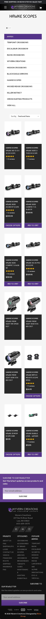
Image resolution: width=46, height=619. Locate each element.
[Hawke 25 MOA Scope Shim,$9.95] (12, 415)
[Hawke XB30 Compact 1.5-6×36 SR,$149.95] (33, 186)
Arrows (20, 555)
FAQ (4, 544)
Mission (35, 555)
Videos (6, 555)
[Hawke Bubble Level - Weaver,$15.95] (33, 415)
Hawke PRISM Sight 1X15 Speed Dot (12, 323)
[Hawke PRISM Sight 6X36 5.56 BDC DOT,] (12, 357)
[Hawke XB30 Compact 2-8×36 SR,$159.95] (12, 245)
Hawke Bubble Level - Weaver (32, 434)
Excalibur (36, 549)
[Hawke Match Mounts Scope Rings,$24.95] (33, 357)
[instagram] (29, 529)
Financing (7, 558)
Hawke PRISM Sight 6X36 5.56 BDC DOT (12, 377)
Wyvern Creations (16, 61)
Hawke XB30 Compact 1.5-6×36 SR (31, 206)
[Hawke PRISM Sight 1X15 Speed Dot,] (12, 303)
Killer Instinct (14, 93)
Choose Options (13, 225)
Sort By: (13, 116)
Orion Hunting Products (19, 99)
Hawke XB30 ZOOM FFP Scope (12, 205)
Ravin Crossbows (16, 55)
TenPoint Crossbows (17, 42)
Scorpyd (36, 552)
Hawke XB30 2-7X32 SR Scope (32, 152)
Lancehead (37, 564)
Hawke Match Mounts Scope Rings (32, 377)
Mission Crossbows (17, 67)
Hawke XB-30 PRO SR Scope (33, 264)
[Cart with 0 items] (40, 7)
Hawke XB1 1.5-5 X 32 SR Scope (12, 152)
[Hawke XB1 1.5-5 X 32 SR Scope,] (12, 132)
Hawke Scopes (14, 80)
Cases (19, 567)
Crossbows (22, 541)
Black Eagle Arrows (17, 74)
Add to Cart (33, 225)
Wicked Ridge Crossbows (19, 86)
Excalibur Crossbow (17, 49)
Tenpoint (36, 543)
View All (11, 105)
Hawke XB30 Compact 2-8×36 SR (12, 265)
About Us (7, 541)
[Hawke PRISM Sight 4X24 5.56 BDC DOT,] (33, 303)
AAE (33, 567)
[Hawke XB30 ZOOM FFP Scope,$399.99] (12, 186)
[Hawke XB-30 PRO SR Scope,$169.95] (33, 245)
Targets (21, 564)
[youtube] (22, 529)
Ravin (34, 546)
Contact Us (8, 552)
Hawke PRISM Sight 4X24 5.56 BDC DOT (32, 323)
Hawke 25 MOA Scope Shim (12, 434)
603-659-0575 (23, 523)
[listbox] (28, 116)
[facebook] (16, 529)
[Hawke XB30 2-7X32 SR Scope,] (33, 132)
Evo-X (34, 575)
